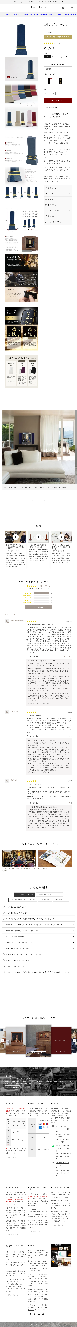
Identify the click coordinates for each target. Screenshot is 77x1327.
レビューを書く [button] (38, 607)
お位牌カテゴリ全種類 (55, 14)
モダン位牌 (66, 14)
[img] (31, 621)
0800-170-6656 (60, 1129)
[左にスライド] (32, 500)
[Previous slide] (2, 1040)
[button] (4, 8)
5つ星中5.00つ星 (44, 586)
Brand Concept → (12, 1087)
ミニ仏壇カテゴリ (17, 1051)
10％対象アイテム (16, 14)
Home (7, 14)
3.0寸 (47, 57)
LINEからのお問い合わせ (63, 1146)
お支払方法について (61, 899)
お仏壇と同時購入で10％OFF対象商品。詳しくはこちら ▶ (58, 37)
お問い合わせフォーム (62, 1163)
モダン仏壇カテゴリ (38, 1053)
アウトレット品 (60, 1051)
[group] (19, 861)
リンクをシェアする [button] (52, 108)
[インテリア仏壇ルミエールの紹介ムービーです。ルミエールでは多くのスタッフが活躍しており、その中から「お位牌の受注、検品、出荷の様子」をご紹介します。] (61, 537)
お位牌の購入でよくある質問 (24, 894)
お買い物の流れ (45, 899)
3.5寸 (56, 57)
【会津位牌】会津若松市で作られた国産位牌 (34, 14)
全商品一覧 (73, 14)
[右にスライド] (44, 500)
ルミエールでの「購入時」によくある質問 (23, 899)
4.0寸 (65, 57)
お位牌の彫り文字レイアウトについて (49, 894)
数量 (45, 89)
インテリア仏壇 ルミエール (41, 1324)
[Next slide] (74, 1040)
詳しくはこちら (13, 1157)
